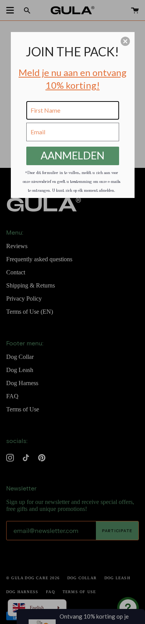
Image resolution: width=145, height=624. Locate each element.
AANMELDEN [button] (72, 155)
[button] (125, 41)
